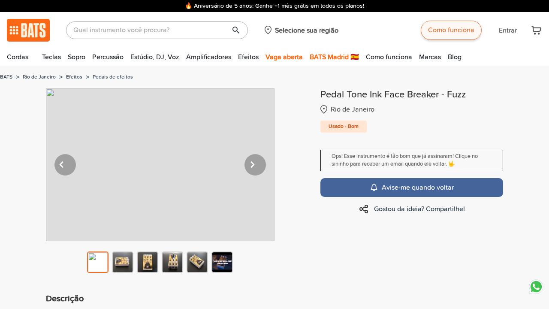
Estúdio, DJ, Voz (154, 57)
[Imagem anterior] (65, 165)
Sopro (76, 57)
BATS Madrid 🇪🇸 (334, 57)
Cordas (17, 57)
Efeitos (248, 57)
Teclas (51, 57)
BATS (6, 77)
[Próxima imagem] (255, 165)
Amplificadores (208, 57)
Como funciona (451, 30)
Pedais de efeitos (113, 77)
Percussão (108, 57)
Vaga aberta (284, 57)
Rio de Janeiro (39, 77)
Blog (455, 57)
